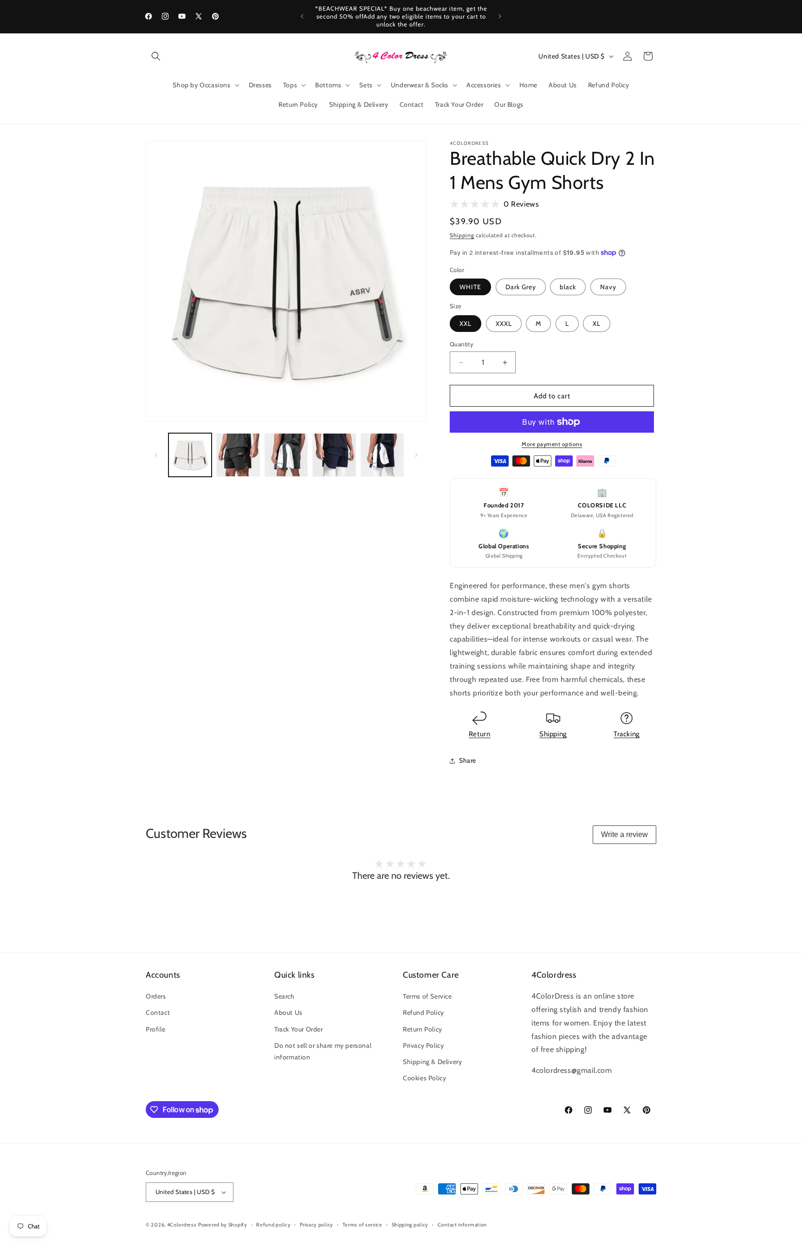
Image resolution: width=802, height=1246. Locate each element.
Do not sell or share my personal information (322, 1051)
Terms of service (362, 1224)
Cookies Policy (424, 1078)
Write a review (624, 834)
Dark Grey (520, 287)
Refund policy (273, 1224)
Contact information (462, 1224)
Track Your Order (298, 1029)
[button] (156, 56)
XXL (465, 323)
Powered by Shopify (222, 1224)
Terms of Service (427, 996)
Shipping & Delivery (432, 1062)
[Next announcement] (500, 16)
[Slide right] (416, 455)
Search (284, 996)
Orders (156, 996)
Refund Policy (423, 1012)
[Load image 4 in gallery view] (334, 454)
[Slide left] (156, 455)
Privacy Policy (423, 1045)
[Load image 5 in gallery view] (382, 454)
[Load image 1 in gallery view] (190, 454)
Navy (608, 287)
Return (480, 734)
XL (597, 323)
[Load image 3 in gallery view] (286, 454)
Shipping (462, 235)
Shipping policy (410, 1224)
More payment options (552, 444)
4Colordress (182, 1224)
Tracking (627, 734)
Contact (158, 1012)
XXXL (504, 323)
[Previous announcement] (302, 16)
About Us (288, 1012)
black (568, 287)
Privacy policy (316, 1224)
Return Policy (422, 1029)
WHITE (470, 287)
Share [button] (467, 760)
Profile (155, 1029)
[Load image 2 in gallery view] (237, 454)
